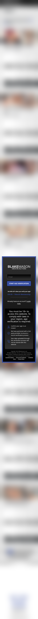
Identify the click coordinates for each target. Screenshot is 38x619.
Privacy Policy (21, 359)
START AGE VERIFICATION (19, 283)
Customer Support (9, 357)
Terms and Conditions (21, 357)
